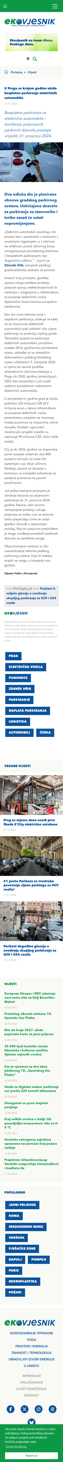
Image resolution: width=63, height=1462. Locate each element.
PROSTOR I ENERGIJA (31, 1346)
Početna (16, 72)
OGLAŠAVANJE (31, 1382)
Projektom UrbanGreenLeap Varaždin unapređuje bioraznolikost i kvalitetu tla (31, 1164)
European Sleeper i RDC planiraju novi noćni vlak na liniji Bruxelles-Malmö (29, 998)
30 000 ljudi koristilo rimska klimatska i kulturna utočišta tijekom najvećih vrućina (26, 1050)
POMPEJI (38, 1259)
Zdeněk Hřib (14, 265)
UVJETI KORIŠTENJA (31, 1389)
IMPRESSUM (31, 1376)
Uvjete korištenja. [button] (16, 1446)
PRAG (13, 656)
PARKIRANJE (19, 699)
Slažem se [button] (31, 1455)
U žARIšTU (31, 1366)
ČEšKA (45, 732)
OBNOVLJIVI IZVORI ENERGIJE (32, 1359)
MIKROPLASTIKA (23, 1281)
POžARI (15, 1292)
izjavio (41, 260)
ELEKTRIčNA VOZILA (26, 667)
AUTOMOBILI (19, 732)
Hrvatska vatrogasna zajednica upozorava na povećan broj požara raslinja (30, 1144)
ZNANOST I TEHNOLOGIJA (32, 1353)
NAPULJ (15, 1259)
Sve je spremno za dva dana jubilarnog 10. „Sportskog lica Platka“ (27, 1071)
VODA (31, 1340)
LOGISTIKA (18, 721)
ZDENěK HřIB (20, 689)
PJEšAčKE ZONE (22, 1248)
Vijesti (32, 72)
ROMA (14, 1216)
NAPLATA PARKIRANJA (28, 710)
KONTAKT (31, 1395)
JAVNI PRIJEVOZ (22, 1205)
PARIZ (14, 1270)
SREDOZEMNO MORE (26, 1226)
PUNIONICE (18, 678)
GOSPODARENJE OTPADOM (31, 1333)
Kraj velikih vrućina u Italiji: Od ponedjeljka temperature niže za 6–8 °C (31, 1123)
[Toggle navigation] (55, 6)
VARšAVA (16, 1237)
